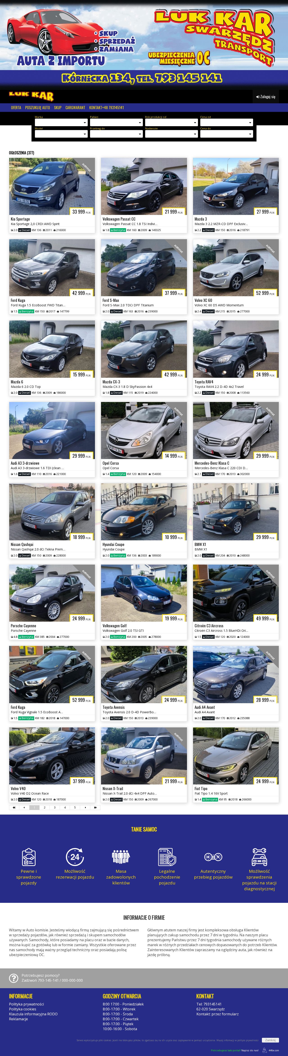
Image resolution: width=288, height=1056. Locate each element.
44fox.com (274, 1050)
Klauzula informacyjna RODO (33, 1014)
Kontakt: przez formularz (217, 1014)
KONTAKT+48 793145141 (106, 107)
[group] (144, 45)
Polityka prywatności (26, 1004)
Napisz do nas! (235, 1050)
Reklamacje (18, 1018)
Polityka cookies (22, 1009)
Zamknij (270, 1040)
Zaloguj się (267, 96)
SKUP (57, 107)
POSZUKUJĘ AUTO (37, 107)
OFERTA (16, 107)
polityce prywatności (248, 1040)
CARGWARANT (75, 107)
